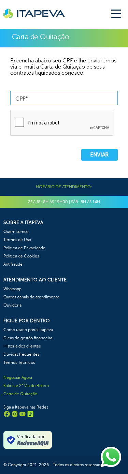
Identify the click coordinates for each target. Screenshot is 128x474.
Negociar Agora (17, 377)
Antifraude (13, 264)
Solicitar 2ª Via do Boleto (26, 385)
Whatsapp (12, 288)
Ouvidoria (12, 305)
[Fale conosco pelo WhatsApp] (111, 457)
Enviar (99, 155)
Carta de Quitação (20, 393)
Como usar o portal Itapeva (28, 329)
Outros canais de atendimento (31, 297)
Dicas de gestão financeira (27, 338)
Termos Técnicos (19, 362)
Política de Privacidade (24, 248)
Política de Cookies (21, 256)
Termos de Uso (17, 239)
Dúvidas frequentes (21, 354)
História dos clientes (22, 346)
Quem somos (15, 231)
